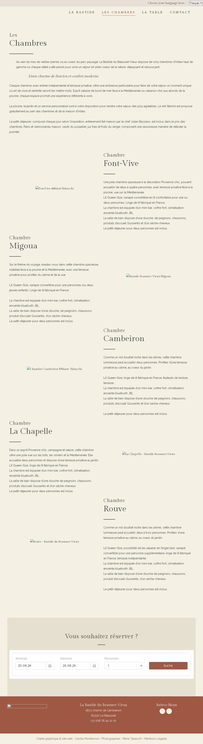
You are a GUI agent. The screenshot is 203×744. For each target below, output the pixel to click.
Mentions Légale (155, 738)
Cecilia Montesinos (87, 738)
